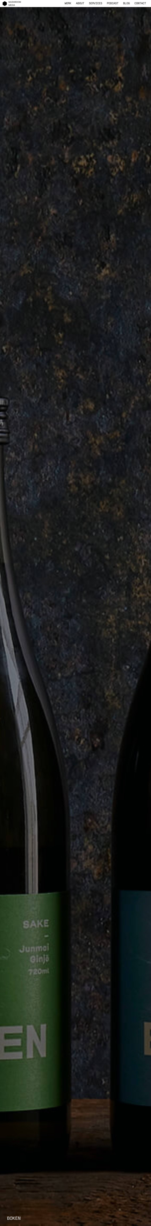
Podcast (112, 3)
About (80, 3)
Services (95, 3)
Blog (126, 3)
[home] (12, 3)
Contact (140, 3)
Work (68, 3)
